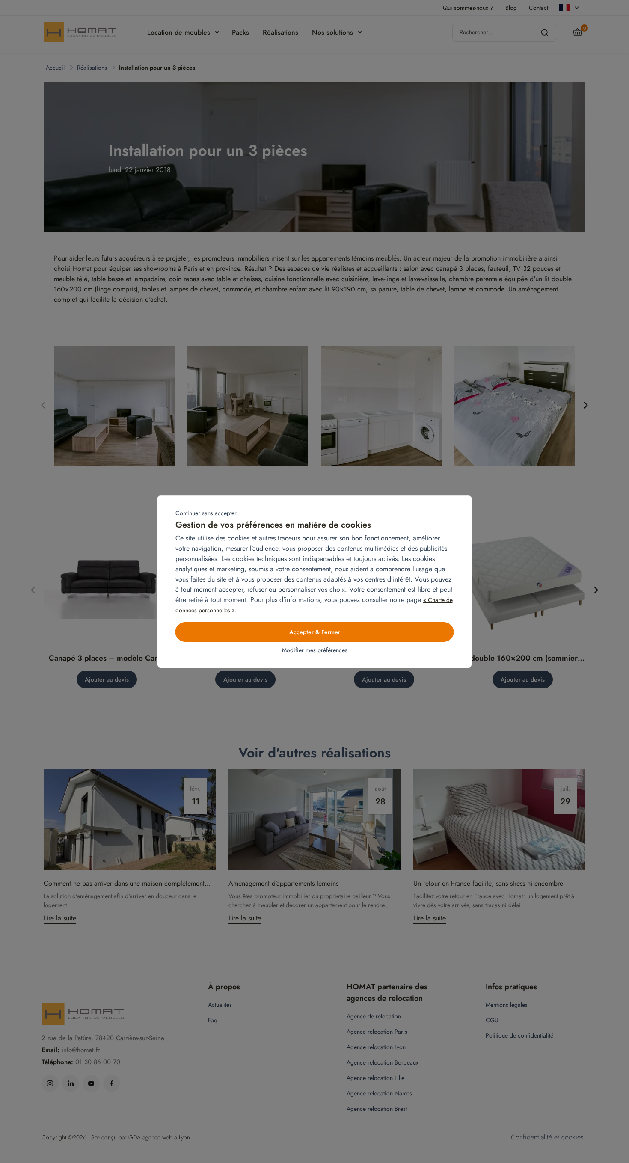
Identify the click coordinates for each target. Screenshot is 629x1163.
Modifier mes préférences (314, 650)
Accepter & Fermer (314, 632)
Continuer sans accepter (206, 513)
